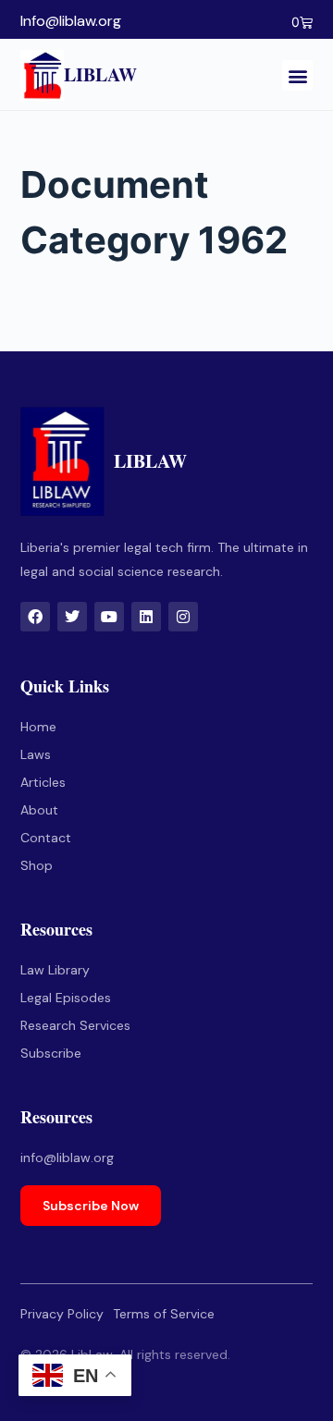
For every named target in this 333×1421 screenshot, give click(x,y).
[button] (297, 75)
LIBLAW (100, 74)
